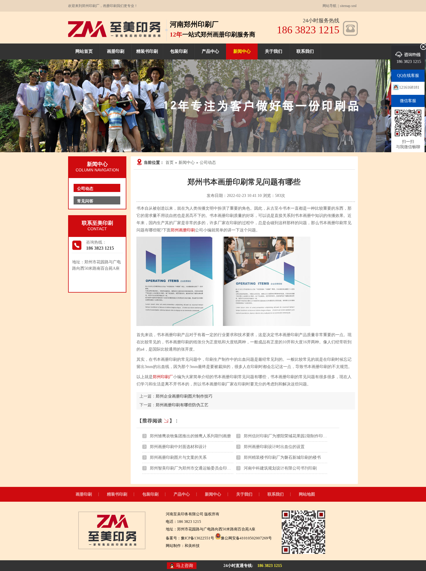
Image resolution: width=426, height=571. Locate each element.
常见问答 (85, 201)
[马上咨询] (181, 566)
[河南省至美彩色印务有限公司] (111, 548)
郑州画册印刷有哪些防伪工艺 (182, 405)
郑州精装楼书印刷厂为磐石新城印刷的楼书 (282, 457)
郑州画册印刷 (183, 230)
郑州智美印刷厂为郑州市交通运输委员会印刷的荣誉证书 (200, 468)
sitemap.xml (348, 6)
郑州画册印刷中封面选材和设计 (178, 447)
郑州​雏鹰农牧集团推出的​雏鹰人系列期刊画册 (190, 436)
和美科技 (192, 545)
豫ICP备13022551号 (197, 538)
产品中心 (210, 51)
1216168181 (409, 87)
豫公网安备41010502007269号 (246, 538)
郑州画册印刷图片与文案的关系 (178, 457)
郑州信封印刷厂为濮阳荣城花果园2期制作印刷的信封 (291, 436)
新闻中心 (242, 51)
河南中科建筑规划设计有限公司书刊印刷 (280, 468)
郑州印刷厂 (163, 377)
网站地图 (307, 494)
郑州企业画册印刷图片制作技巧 (184, 396)
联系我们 (305, 51)
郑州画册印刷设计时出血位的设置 (274, 447)
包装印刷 (178, 51)
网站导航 (329, 6)
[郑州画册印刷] (114, 36)
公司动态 (208, 162)
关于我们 (273, 51)
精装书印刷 (147, 51)
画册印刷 (115, 51)
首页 (169, 162)
